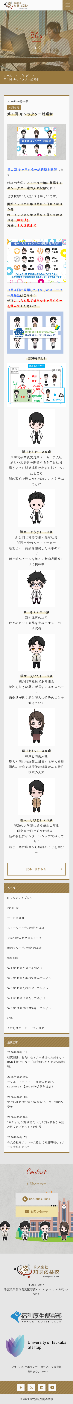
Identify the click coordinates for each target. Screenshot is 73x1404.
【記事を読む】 (36, 358)
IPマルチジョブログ (20, 897)
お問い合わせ (39, 1211)
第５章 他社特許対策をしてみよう (29, 1008)
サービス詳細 (16, 918)
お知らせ (14, 107)
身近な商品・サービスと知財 (26, 1028)
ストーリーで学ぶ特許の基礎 (26, 928)
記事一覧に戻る (36, 869)
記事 (10, 1018)
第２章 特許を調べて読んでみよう (29, 978)
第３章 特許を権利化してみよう (27, 988)
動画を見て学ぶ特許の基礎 (24, 948)
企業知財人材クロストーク (24, 938)
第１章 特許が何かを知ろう (25, 968)
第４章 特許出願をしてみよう (26, 998)
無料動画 (13, 958)
